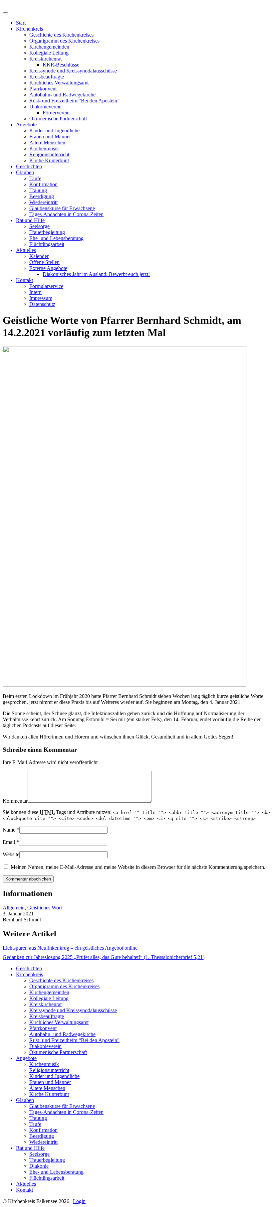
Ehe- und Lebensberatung (56, 238)
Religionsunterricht (49, 154)
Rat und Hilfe (30, 220)
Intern (35, 292)
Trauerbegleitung (47, 232)
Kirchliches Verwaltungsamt (59, 82)
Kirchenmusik (44, 148)
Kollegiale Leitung (49, 53)
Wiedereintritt (43, 202)
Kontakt (24, 280)
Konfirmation (43, 184)
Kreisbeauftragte (46, 76)
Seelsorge (39, 226)
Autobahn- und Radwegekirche (62, 94)
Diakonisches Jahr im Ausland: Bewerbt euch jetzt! (96, 274)
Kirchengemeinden (49, 47)
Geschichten (29, 166)
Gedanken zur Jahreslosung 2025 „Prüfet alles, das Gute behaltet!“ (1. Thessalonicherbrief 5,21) (103, 957)
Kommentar (15, 801)
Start (21, 23)
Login (79, 1201)
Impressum (40, 298)
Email (9, 842)
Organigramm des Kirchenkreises (64, 41)
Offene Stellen (44, 262)
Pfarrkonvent (43, 88)
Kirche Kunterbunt (49, 160)
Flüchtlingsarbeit (46, 244)
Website (11, 854)
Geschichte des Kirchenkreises (61, 35)
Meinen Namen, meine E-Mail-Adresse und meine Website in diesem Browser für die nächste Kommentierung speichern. (138, 867)
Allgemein (14, 907)
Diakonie (39, 1166)
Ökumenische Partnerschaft (58, 118)
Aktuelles (26, 250)
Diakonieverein (45, 106)
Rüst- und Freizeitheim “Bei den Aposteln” (74, 100)
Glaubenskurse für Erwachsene (62, 208)
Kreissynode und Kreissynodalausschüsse (73, 70)
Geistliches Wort (44, 907)
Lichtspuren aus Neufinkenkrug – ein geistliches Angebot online (70, 948)
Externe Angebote (48, 268)
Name (9, 830)
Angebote (26, 124)
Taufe (35, 178)
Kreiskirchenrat (45, 59)
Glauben (25, 172)
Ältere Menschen (47, 142)
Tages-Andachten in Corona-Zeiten (66, 214)
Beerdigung (41, 196)
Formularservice (46, 286)
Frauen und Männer (50, 136)
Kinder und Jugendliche (54, 130)
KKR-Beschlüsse (61, 64)
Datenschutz (42, 304)
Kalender (39, 256)
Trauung (38, 190)
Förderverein (56, 112)
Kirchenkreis (29, 29)
